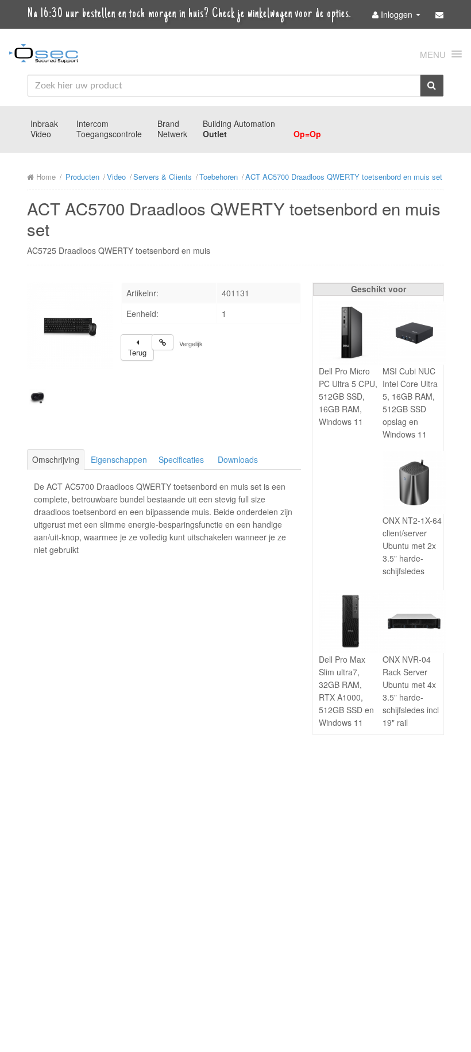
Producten (82, 176)
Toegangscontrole (109, 134)
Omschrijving (55, 459)
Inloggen (397, 14)
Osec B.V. (43, 55)
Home (45, 176)
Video (40, 134)
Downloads (238, 459)
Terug (137, 352)
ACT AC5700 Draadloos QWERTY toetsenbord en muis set (343, 176)
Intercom (92, 123)
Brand (168, 123)
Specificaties (181, 459)
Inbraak (44, 123)
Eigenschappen (119, 459)
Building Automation (239, 123)
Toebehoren (218, 176)
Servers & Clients (162, 176)
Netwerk (172, 134)
